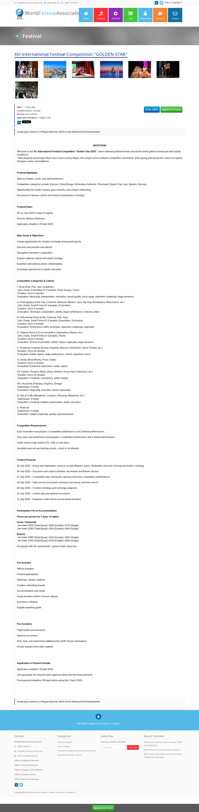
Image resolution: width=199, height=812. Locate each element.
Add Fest (115, 18)
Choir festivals (63, 746)
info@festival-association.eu (30, 751)
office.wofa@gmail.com (27, 755)
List (130, 18)
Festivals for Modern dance (69, 755)
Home (86, 18)
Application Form (171, 109)
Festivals (101, 18)
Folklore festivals (64, 742)
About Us (160, 18)
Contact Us (70, 792)
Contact (175, 18)
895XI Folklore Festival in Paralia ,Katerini (161, 749)
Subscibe (133, 747)
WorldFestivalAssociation (36, 792)
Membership (145, 18)
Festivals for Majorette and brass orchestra (76, 750)
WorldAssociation (54, 12)
